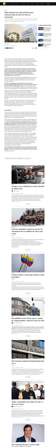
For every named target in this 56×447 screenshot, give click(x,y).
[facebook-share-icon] (8, 48)
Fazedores (32, 3)
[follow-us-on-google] (36, 48)
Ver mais (28, 204)
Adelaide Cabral (16, 190)
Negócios (23, 3)
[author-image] (12, 191)
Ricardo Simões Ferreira (17, 406)
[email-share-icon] (12, 48)
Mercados (27, 3)
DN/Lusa (13, 235)
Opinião (41, 3)
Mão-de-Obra (27, 158)
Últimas (12, 3)
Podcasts (16, 3)
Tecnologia (7, 158)
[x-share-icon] (7, 48)
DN (9, 3)
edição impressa (20, 158)
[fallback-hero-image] (40, 28)
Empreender (37, 3)
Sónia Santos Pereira (17, 322)
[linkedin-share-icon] (10, 48)
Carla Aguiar (6, 43)
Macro (20, 3)
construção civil (13, 158)
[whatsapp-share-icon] (5, 48)
